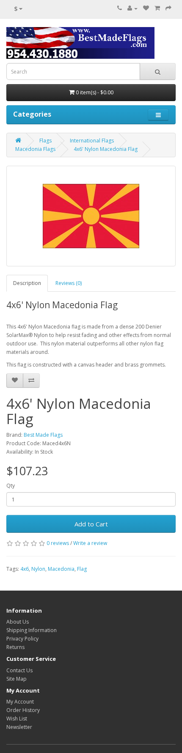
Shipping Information (31, 630)
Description (27, 283)
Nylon (38, 568)
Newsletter (19, 727)
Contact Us (19, 670)
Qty (10, 485)
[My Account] (132, 8)
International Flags (92, 140)
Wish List (16, 718)
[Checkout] (168, 8)
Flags (45, 140)
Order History (23, 710)
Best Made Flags (43, 434)
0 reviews (58, 543)
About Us (17, 621)
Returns (15, 647)
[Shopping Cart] (157, 8)
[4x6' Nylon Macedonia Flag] (91, 216)
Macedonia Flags (35, 149)
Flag (82, 568)
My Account (20, 701)
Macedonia (61, 568)
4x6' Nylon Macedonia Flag (106, 149)
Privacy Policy (22, 638)
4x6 (24, 568)
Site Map (16, 678)
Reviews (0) (68, 283)
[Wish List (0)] (146, 8)
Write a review (90, 543)
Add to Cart (91, 524)
